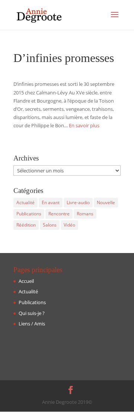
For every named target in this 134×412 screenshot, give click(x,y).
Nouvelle (106, 202)
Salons (50, 225)
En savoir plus (84, 125)
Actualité (25, 202)
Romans (85, 213)
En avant (51, 202)
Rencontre (59, 213)
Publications (28, 213)
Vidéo (69, 225)
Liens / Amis (32, 323)
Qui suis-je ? (32, 313)
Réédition (26, 225)
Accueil (26, 281)
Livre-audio (78, 202)
